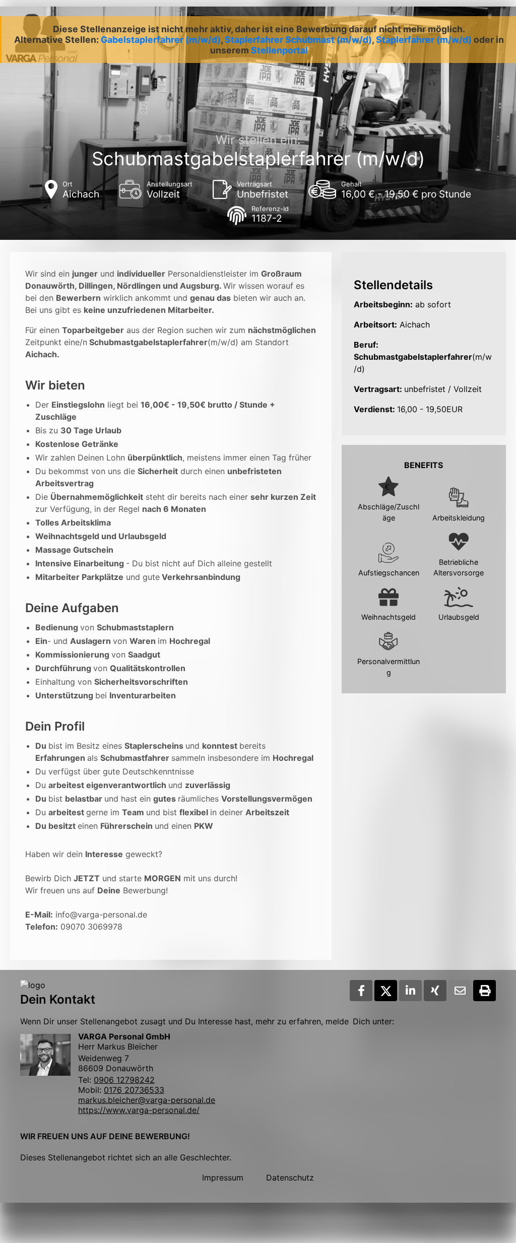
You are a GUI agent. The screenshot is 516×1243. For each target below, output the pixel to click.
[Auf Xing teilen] (435, 990)
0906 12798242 (124, 1080)
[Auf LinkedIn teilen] (410, 990)
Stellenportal (279, 50)
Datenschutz (290, 1177)
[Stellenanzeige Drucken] (484, 990)
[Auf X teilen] (385, 990)
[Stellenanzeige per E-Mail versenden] (459, 990)
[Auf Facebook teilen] (361, 990)
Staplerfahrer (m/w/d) (424, 39)
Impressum (222, 1177)
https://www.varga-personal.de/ (139, 1110)
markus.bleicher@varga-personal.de (146, 1100)
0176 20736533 (134, 1090)
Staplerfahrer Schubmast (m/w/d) (298, 39)
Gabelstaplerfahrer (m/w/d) (161, 39)
